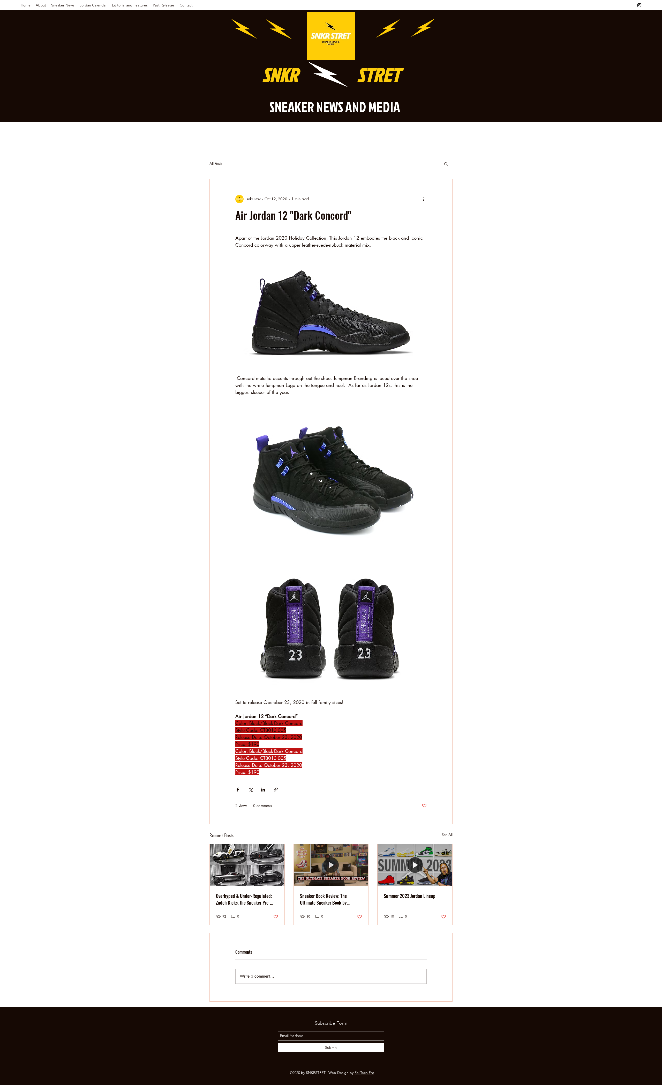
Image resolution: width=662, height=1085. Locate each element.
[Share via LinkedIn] (263, 789)
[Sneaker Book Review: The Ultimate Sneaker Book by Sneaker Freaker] (331, 865)
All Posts (215, 163)
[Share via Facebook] (237, 789)
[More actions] (423, 199)
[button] (445, 164)
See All (447, 834)
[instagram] (639, 5)
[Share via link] (275, 789)
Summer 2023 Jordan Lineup (409, 895)
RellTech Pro (364, 1072)
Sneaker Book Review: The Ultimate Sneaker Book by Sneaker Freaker (323, 899)
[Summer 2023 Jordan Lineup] (415, 865)
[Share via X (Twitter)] (250, 789)
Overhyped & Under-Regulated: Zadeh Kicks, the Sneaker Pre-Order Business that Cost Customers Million (244, 899)
